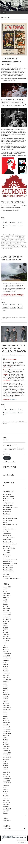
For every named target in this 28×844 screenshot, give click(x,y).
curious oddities (6, 552)
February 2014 (6, 746)
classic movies (18, 234)
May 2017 (5, 688)
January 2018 (6, 675)
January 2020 (6, 636)
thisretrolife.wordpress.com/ (10, 559)
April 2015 (5, 718)
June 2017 (5, 686)
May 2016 (5, 701)
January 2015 (6, 724)
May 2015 (5, 716)
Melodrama (5, 516)
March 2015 (6, 720)
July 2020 (5, 623)
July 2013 (5, 761)
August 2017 (6, 681)
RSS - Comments (7, 820)
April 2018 (5, 668)
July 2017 (5, 683)
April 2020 (5, 630)
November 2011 (7, 804)
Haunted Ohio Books (8, 505)
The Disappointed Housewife (10, 518)
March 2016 (6, 703)
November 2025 (7, 587)
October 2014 (6, 731)
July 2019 (5, 643)
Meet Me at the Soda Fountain (10, 544)
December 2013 (6, 750)
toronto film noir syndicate (13, 247)
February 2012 (6, 798)
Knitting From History (8, 503)
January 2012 (6, 800)
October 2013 (6, 755)
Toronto (10, 238)
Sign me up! (7, 458)
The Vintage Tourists (8, 567)
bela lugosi (8, 241)
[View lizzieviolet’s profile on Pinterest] (7, 440)
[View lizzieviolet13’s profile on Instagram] (6, 440)
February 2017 (6, 694)
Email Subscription (9, 445)
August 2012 (6, 785)
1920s (19, 238)
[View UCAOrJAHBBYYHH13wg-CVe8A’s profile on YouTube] (9, 440)
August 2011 (6, 811)
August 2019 (6, 640)
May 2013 (5, 765)
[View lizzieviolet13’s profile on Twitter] (4, 440)
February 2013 (6, 772)
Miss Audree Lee (7, 576)
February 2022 (6, 593)
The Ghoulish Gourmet (8, 496)
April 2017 (5, 690)
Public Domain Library (8, 572)
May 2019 (5, 645)
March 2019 (6, 649)
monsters (3, 245)
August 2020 (6, 621)
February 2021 (6, 608)
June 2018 (5, 664)
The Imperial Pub (22, 245)
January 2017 (6, 696)
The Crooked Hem (7, 509)
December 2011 (6, 802)
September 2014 (7, 733)
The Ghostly (6, 501)
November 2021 (7, 595)
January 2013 (6, 774)
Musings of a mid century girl (10, 563)
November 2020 (7, 615)
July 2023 (5, 591)
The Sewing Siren (7, 554)
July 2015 (5, 712)
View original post (6, 399)
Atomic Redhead (7, 511)
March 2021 (6, 606)
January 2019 (6, 651)
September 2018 (7, 658)
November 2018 (7, 653)
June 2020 (5, 625)
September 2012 (7, 783)
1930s (23, 238)
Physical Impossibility (8, 570)
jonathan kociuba (8, 244)
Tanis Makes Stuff (7, 539)
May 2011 (5, 813)
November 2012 (7, 778)
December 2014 (6, 727)
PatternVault (6, 557)
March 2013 (6, 770)
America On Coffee (7, 561)
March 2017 (6, 692)
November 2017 (7, 677)
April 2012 (5, 793)
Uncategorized (10, 317)
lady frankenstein (17, 244)
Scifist (4, 526)
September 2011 (7, 808)
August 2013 (6, 759)
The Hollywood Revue (8, 541)
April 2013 (5, 768)
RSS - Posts (5, 818)
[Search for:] (25, 12)
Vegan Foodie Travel (8, 565)
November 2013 (7, 752)
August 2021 (6, 597)
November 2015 (7, 707)
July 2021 (5, 599)
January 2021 (6, 610)
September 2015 (7, 709)
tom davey (4, 247)
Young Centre (6, 380)
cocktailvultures (7, 550)
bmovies (17, 241)
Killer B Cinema (14, 236)
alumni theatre (19, 239)
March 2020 (6, 632)
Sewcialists (5, 522)
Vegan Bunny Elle (7, 494)
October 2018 (6, 655)
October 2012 (6, 780)
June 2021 (5, 602)
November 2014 (7, 729)
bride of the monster (6, 242)
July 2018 (5, 662)
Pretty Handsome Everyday (9, 529)
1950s (6, 239)
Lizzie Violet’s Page (9, 467)
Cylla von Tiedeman (8, 367)
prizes (15, 245)
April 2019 (5, 647)
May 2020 (5, 627)
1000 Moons (6, 574)
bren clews (22, 241)
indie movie (7, 236)
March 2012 (6, 796)
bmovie (12, 234)
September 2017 (7, 679)
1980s (13, 239)
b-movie (8, 234)
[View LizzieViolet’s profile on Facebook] (3, 440)
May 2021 (5, 604)
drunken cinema (15, 242)
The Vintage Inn (6, 513)
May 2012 (5, 791)
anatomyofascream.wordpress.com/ (12, 578)
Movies (20, 236)
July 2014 (5, 737)
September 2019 (7, 638)
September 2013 (7, 757)
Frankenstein (23, 242)
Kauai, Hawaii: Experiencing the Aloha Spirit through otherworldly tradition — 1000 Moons (12, 295)
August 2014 (6, 735)
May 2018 (5, 666)
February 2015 (6, 722)
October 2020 (6, 617)
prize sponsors (10, 245)
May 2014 (5, 740)
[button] (9, 165)
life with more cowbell (11, 359)
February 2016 (6, 705)
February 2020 (6, 634)
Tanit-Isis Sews (6, 546)
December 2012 (6, 776)
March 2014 (6, 744)
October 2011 (6, 806)
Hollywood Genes (7, 533)
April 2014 (5, 742)
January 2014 (6, 748)
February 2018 (6, 673)
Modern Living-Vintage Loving (10, 524)
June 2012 (5, 789)
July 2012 (5, 787)
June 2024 (5, 589)
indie (2, 244)
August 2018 (6, 660)
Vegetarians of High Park (9, 548)
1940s (3, 239)
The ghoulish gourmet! (8, 498)
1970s (10, 239)
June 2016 (5, 699)
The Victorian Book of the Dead (10, 507)
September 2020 (7, 619)
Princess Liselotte (7, 535)
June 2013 (5, 763)
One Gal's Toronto (7, 520)
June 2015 (5, 714)
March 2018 (6, 671)
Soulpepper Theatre (8, 370)
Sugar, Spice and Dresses (9, 537)
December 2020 (6, 612)
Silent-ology (6, 531)
